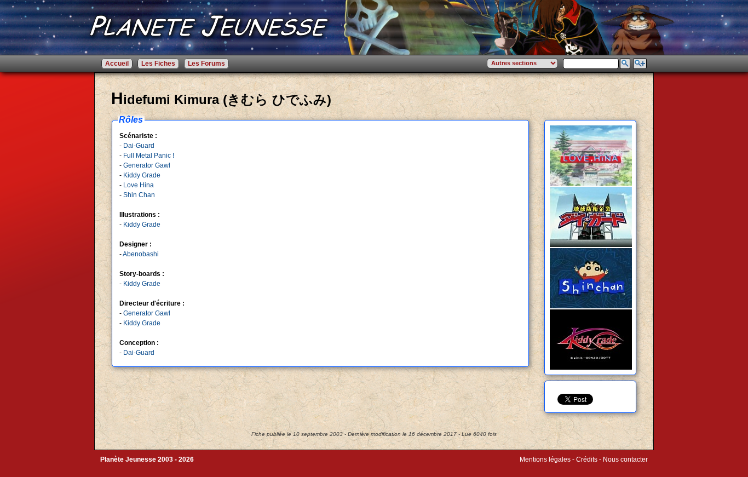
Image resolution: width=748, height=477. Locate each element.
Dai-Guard (138, 146)
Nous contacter (625, 459)
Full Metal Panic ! (148, 155)
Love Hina (138, 185)
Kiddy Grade (141, 175)
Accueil (117, 63)
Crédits (586, 459)
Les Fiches (158, 63)
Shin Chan (139, 195)
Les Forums (206, 63)
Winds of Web (540, 467)
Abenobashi (141, 254)
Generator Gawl (146, 165)
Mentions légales (545, 459)
